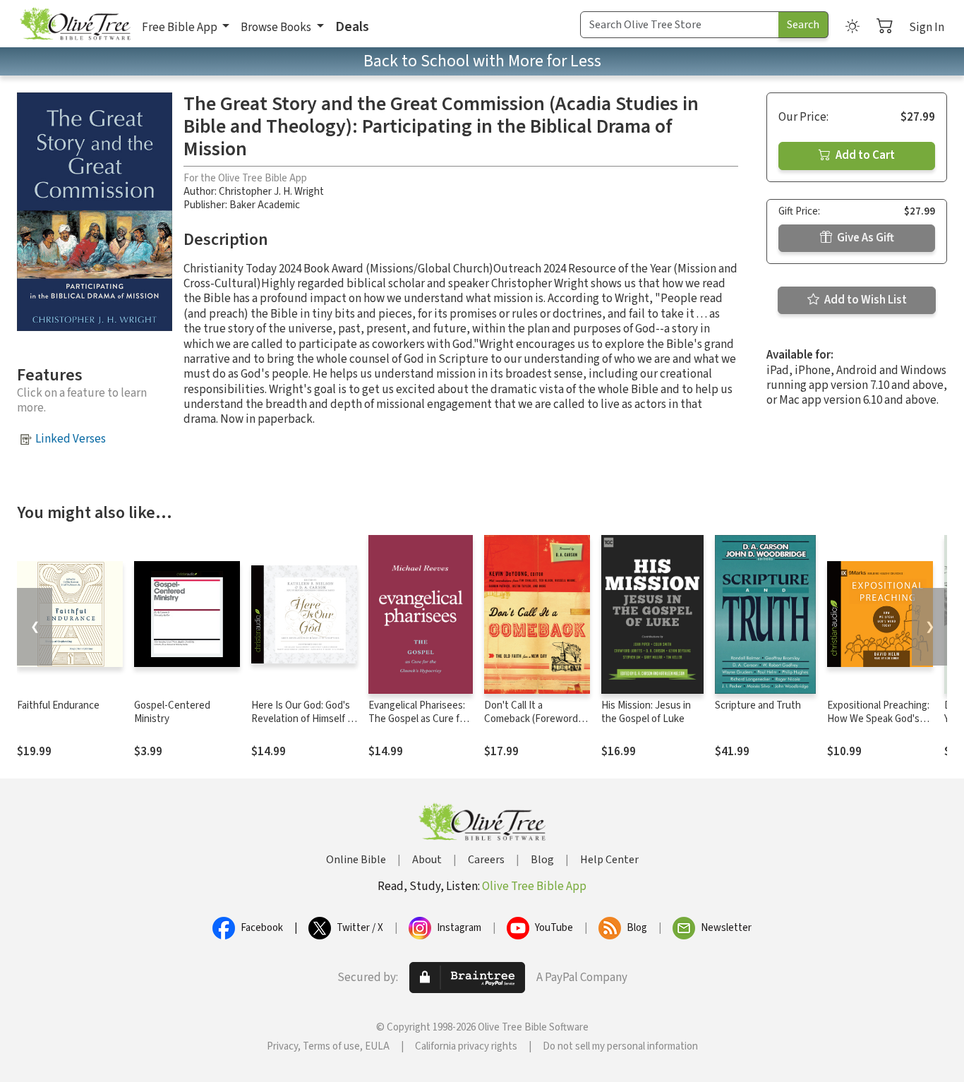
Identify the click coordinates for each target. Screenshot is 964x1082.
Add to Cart (864, 155)
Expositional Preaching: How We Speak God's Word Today (878, 719)
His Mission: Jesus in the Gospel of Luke (646, 712)
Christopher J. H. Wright (271, 191)
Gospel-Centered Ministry (172, 712)
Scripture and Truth (758, 705)
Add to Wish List (864, 299)
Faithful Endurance (58, 705)
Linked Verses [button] (70, 439)
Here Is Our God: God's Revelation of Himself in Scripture (303, 719)
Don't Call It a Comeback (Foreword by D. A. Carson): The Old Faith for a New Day (535, 725)
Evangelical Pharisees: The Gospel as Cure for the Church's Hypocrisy (419, 719)
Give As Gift (864, 237)
